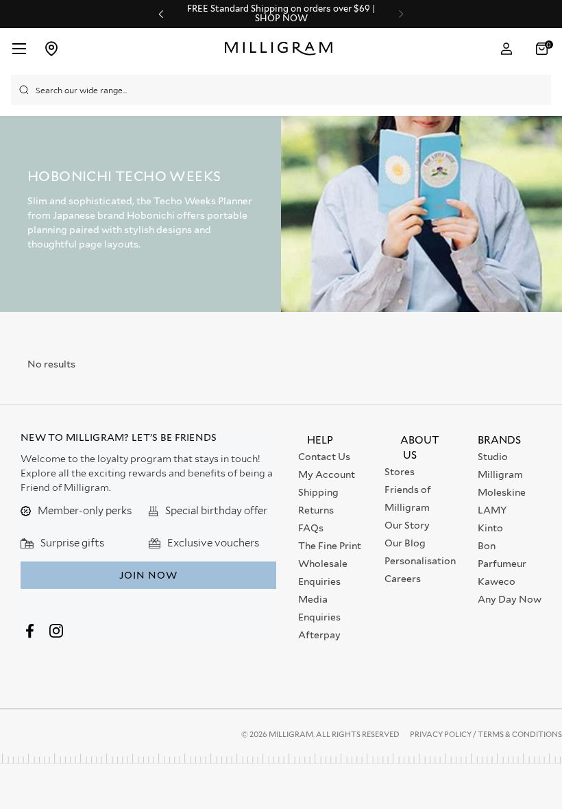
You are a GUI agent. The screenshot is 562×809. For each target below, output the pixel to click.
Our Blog (405, 543)
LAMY (492, 510)
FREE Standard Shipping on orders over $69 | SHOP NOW (281, 13)
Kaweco (496, 581)
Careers (402, 578)
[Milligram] (282, 49)
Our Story (407, 525)
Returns (316, 510)
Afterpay (319, 634)
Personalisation (420, 560)
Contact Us (324, 456)
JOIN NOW (148, 575)
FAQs (310, 527)
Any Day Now (509, 599)
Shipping (318, 492)
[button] (543, 49)
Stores (399, 471)
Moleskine (502, 492)
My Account (326, 474)
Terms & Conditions (520, 734)
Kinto (490, 527)
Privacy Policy (441, 734)
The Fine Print (329, 545)
